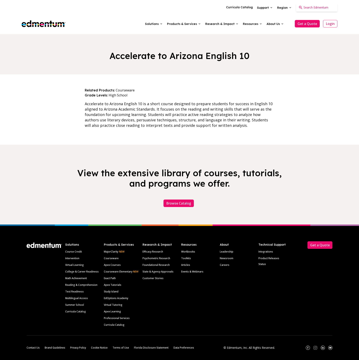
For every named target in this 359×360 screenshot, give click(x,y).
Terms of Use (121, 347)
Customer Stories (153, 278)
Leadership (226, 251)
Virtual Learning (74, 265)
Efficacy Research (153, 251)
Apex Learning (112, 311)
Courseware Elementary (121, 271)
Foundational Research (156, 265)
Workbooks (188, 251)
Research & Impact (157, 245)
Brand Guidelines (55, 347)
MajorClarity (111, 251)
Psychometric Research (156, 258)
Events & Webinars (192, 271)
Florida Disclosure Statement (151, 347)
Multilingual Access (76, 298)
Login (330, 23)
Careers (224, 265)
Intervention (72, 258)
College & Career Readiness (82, 271)
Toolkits (186, 258)
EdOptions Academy (116, 298)
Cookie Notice (99, 347)
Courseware (111, 258)
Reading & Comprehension (81, 285)
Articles (185, 265)
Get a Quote (307, 23)
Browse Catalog (178, 203)
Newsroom (226, 258)
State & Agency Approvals (158, 271)
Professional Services (117, 318)
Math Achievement (76, 278)
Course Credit (73, 251)
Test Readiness (74, 291)
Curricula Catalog (75, 311)
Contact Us (33, 347)
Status (262, 264)
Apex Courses (112, 265)
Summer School (74, 305)
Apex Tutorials (112, 285)
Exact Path (110, 278)
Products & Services (119, 245)
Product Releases (268, 258)
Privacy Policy (78, 347)
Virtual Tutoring (113, 305)
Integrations (265, 251)
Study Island (111, 291)
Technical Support (272, 245)
